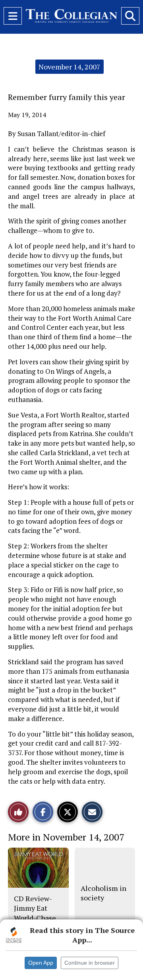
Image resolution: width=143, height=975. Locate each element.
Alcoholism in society (103, 892)
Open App (40, 963)
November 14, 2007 (69, 66)
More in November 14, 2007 (66, 837)
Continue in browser (89, 963)
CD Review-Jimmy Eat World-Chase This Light (35, 913)
